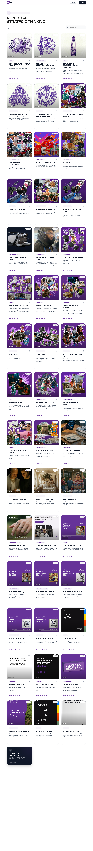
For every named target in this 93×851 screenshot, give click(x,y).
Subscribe (74, 2)
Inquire (82, 2)
